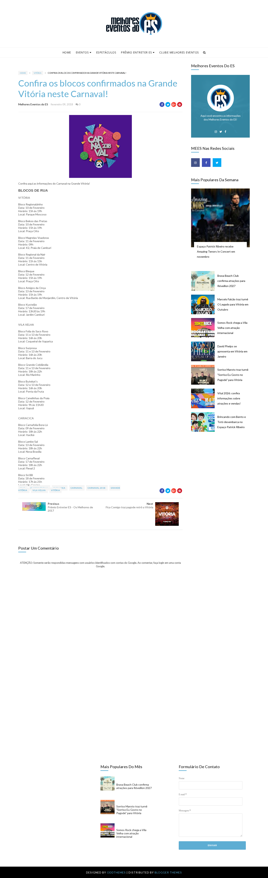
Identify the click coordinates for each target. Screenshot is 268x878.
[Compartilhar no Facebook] (162, 104)
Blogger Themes (168, 872)
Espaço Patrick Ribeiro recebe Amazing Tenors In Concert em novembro (216, 251)
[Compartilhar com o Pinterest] (179, 104)
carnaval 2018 (97, 488)
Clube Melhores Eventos (179, 52)
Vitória (37, 73)
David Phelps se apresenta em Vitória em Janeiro (232, 351)
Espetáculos (106, 52)
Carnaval (77, 488)
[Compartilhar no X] (167, 104)
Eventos (82, 52)
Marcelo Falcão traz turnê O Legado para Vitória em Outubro (232, 304)
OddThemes (116, 872)
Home (66, 52)
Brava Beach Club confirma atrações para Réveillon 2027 (231, 281)
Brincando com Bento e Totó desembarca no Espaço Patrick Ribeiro (231, 422)
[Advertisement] (220, 501)
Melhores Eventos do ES (33, 104)
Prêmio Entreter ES (136, 52)
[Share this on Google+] (173, 104)
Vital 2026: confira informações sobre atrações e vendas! (229, 398)
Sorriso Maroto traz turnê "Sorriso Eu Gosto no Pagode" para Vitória (232, 375)
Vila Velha (39, 490)
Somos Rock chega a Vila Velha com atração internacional (232, 328)
